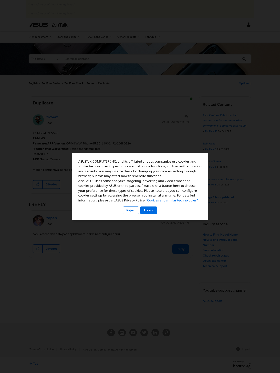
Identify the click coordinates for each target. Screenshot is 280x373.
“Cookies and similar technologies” (172, 200)
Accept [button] (149, 210)
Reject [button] (131, 210)
